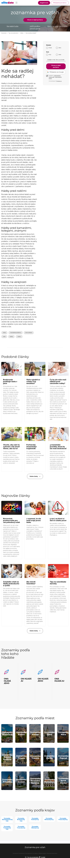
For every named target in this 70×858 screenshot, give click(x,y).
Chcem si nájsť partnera (35, 20)
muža (50, 47)
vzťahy (19, 336)
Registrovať (44, 3)
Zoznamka (3, 33)
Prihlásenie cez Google (57, 72)
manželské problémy (15, 332)
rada (4, 336)
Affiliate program (42, 853)
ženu (59, 47)
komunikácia (28, 332)
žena (59, 54)
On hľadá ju (35, 853)
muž (50, 54)
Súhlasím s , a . (55, 77)
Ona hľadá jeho (28, 853)
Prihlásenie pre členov (59, 3)
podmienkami (57, 75)
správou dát (51, 77)
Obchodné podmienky (52, 853)
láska (4, 332)
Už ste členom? (55, 81)
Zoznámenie (22, 853)
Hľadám (48, 45)
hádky (11, 336)
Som (47, 52)
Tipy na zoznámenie (13, 33)
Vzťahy (21, 33)
